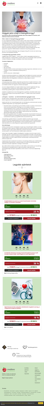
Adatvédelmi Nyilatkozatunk (21, 403)
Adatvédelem (38, 379)
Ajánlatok (26, 369)
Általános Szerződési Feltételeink (8, 403)
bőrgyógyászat (22, 390)
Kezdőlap (27, 368)
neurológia (39, 392)
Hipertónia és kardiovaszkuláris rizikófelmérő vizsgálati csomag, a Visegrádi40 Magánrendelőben (22, 307)
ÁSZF (36, 377)
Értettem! (41, 403)
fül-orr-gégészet (35, 390)
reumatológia (24, 393)
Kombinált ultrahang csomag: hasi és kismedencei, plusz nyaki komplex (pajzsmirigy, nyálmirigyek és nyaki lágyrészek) (21, 253)
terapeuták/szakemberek (8, 395)
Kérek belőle (31, 218)
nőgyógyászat (7, 154)
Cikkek (26, 371)
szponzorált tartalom (30, 393)
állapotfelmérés (6, 390)
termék (14, 395)
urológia (25, 395)
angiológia (17, 390)
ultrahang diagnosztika (10, 158)
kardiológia (18, 392)
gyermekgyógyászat (7, 392)
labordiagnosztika (8, 155)
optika (11, 393)
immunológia (14, 392)
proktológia (19, 393)
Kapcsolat (27, 373)
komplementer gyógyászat (25, 392)
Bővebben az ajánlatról (13, 218)
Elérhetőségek (38, 373)
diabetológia (7, 157)
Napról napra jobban (7, 378)
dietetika (26, 390)
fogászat (30, 390)
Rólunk (36, 368)
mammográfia (7, 160)
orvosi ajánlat (9, 327)
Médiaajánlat (37, 375)
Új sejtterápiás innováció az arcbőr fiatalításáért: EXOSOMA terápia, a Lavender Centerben (20, 201)
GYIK (36, 380)
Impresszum (37, 382)
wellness (29, 395)
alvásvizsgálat (12, 390)
